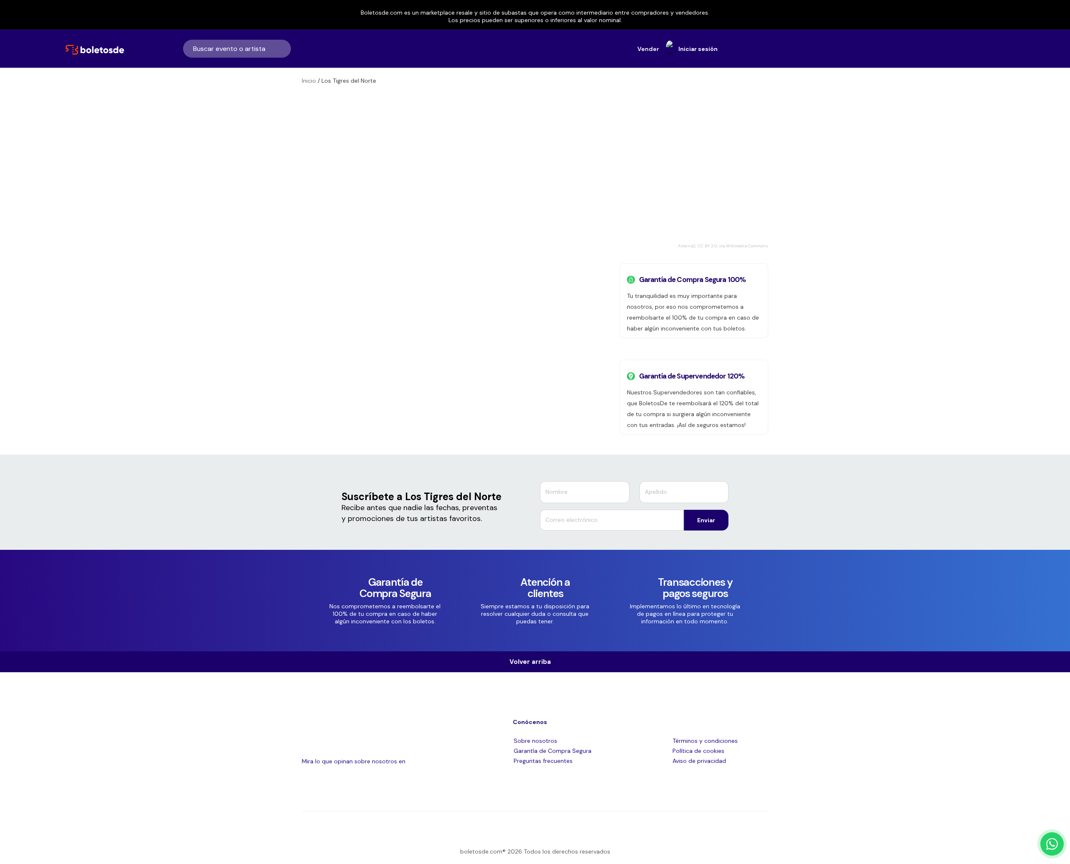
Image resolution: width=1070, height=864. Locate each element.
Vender (648, 49)
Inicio (309, 80)
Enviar (706, 520)
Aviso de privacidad (699, 761)
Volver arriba (533, 662)
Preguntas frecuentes (543, 761)
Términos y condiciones (705, 741)
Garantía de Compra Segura (552, 751)
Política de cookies (698, 751)
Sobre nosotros (535, 741)
